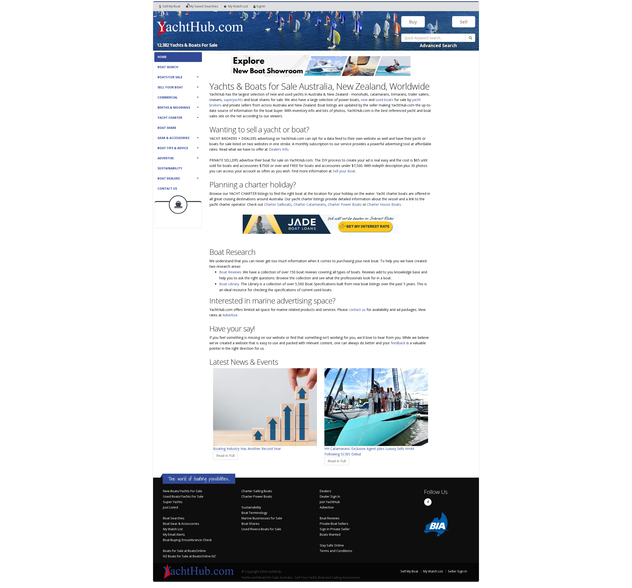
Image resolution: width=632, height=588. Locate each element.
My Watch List (173, 529)
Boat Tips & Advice (173, 148)
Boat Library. (229, 284)
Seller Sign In (457, 571)
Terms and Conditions (336, 551)
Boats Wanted (330, 534)
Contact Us (167, 188)
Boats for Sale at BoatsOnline (184, 551)
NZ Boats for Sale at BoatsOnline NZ (189, 556)
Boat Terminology (254, 513)
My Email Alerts (174, 534)
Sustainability (170, 168)
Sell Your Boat (170, 87)
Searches (203, 6)
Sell (463, 22)
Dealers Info (279, 149)
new (364, 99)
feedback (398, 343)
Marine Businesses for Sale (261, 518)
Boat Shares (250, 524)
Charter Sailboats (278, 204)
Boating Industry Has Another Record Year (247, 448)
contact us (357, 309)
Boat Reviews (329, 518)
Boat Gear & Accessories (181, 524)
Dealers (325, 491)
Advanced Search (438, 45)
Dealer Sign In (330, 496)
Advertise (166, 158)
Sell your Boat (344, 171)
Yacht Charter (170, 118)
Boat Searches (173, 518)
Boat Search (168, 67)
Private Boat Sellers (334, 524)
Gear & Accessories (173, 138)
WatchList (238, 6)
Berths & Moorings (174, 107)
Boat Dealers (169, 178)
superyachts (233, 99)
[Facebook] (428, 502)
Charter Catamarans (310, 204)
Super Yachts (172, 502)
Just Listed (170, 507)
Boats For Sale (170, 77)
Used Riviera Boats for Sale (261, 529)
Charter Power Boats (345, 204)
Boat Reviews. (230, 272)
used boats (384, 99)
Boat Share (167, 128)
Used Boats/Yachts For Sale (183, 496)
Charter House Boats (384, 204)
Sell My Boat (171, 6)
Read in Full (225, 455)
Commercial (168, 97)
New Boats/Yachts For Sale (182, 491)
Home (162, 57)
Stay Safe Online (332, 545)
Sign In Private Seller (335, 529)
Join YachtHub (330, 502)
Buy (413, 22)
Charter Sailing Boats (256, 491)
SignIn (260, 6)
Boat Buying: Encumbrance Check (187, 540)
